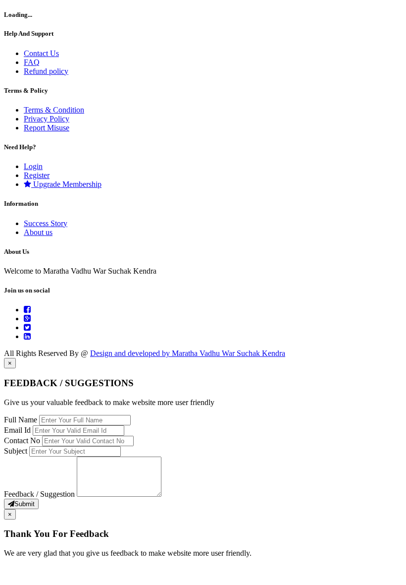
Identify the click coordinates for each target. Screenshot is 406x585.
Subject (16, 451)
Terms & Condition (54, 110)
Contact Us (41, 53)
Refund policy (46, 71)
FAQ (32, 62)
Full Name (21, 419)
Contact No (23, 440)
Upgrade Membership (66, 184)
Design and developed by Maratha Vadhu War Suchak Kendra (187, 353)
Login (33, 166)
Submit (24, 504)
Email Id (18, 430)
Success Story (45, 223)
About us (38, 232)
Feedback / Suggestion (40, 494)
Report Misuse (46, 127)
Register (37, 175)
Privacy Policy (46, 119)
